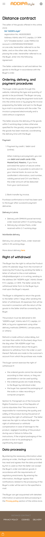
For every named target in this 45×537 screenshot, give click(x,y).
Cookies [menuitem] (25, 519)
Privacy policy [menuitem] (10, 519)
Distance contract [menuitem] (21, 515)
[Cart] (3, 534)
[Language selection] (41, 4)
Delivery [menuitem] (37, 519)
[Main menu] (4, 4)
